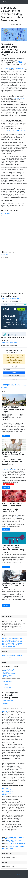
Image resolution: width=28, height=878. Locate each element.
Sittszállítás (5, 794)
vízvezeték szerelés (7, 655)
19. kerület (9, 846)
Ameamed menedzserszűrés (10, 673)
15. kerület (21, 843)
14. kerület (15, 843)
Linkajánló (17, 874)
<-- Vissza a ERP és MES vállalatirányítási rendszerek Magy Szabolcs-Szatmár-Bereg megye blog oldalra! (13, 385)
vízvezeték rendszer (17, 655)
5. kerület (8, 838)
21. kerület (21, 846)
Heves (18, 641)
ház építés (14, 657)
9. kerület (20, 840)
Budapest (9, 640)
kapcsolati (22, 627)
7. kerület (9, 840)
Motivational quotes (8, 701)
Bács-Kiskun (5, 638)
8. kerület (14, 840)
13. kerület (9, 843)
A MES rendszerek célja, (18, 98)
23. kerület (10, 848)
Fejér (18, 640)
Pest (7, 644)
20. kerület (15, 846)
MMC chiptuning (7, 705)
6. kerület (14, 838)
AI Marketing (6, 703)
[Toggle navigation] (25, 2)
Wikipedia (5, 690)
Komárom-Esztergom (16, 643)
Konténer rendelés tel (7, 791)
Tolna (3, 646)
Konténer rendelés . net (8, 790)
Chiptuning (5, 684)
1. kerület (9, 837)
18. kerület (14, 845)
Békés (14, 638)
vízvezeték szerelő (7, 657)
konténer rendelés (7, 675)
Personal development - (10, 469)
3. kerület (19, 837)
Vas (6, 646)
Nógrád (4, 644)
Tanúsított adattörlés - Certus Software (11, 298)
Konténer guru (5, 788)
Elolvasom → (6, 435)
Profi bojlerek (6, 676)
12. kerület (14, 842)
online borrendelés (7, 681)
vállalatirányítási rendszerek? (13, 130)
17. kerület (8, 845)
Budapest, (4, 711)
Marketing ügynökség (8, 669)
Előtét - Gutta (4, 254)
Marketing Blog (5, 2)
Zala (14, 646)
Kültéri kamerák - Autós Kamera (9, 342)
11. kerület (8, 842)
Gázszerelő (6, 672)
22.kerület (4, 848)
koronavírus (20, 516)
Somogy (11, 644)
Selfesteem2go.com (8, 700)
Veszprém (10, 646)
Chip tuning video (7, 687)
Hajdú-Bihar (13, 641)
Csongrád (14, 640)
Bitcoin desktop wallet (8, 670)
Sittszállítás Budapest (7, 793)
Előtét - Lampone (5, 213)
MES (20, 62)
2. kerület (14, 837)
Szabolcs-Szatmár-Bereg (19, 644)
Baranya (11, 638)
